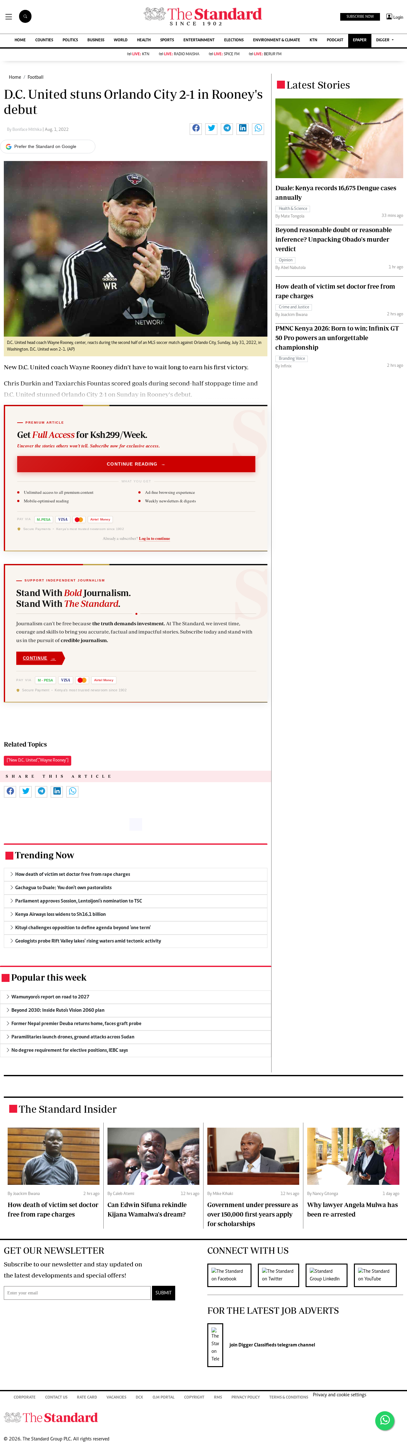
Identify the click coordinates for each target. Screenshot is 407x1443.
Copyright (194, 1398)
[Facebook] (232, 1275)
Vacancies (116, 1398)
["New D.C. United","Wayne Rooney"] (37, 760)
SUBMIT (163, 1293)
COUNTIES (44, 40)
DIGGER (383, 40)
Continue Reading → (136, 463)
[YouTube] (378, 1275)
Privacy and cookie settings (339, 1395)
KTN (313, 40)
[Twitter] (282, 1275)
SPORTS (167, 40)
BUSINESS (95, 40)
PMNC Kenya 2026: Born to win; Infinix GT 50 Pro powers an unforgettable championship (337, 338)
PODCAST (335, 40)
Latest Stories (318, 85)
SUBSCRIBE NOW (360, 17)
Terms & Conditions (288, 1398)
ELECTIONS (234, 40)
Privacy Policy (245, 1398)
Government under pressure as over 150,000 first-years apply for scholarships (252, 1214)
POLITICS (70, 40)
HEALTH (144, 40)
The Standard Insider (68, 1109)
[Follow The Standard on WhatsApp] (384, 1420)
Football (36, 77)
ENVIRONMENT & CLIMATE (276, 40)
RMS (218, 1398)
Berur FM (267, 54)
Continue (39, 658)
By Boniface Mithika (25, 130)
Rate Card (87, 1398)
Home (15, 77)
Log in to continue (154, 538)
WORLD (121, 40)
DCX (139, 1398)
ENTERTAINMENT (199, 40)
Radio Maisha (181, 54)
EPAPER (360, 40)
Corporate (25, 1398)
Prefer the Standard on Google (45, 146)
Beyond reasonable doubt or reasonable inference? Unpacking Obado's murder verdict (333, 239)
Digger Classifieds (257, 1345)
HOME (20, 40)
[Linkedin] (330, 1275)
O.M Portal (164, 1398)
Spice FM (226, 54)
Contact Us (56, 1398)
